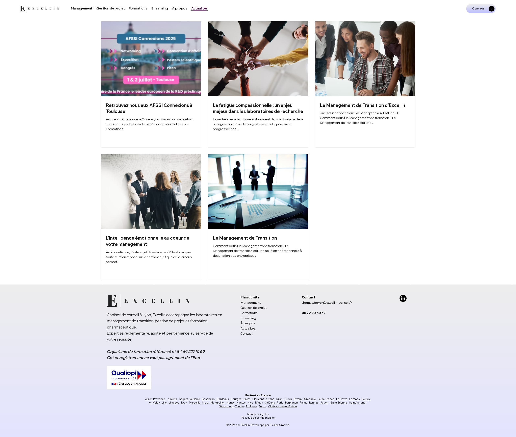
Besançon (208, 398)
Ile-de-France (326, 398)
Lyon (184, 402)
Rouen (324, 402)
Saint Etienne (338, 402)
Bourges (236, 398)
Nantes (241, 402)
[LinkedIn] (403, 298)
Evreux (298, 398)
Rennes (313, 402)
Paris (280, 402)
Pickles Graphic (279, 425)
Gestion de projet (253, 308)
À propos (247, 323)
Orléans (270, 402)
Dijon (279, 398)
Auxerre (195, 398)
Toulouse (251, 406)
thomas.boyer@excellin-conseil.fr (327, 302)
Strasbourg (226, 406)
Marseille (194, 402)
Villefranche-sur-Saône (282, 406)
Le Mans (354, 398)
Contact (246, 333)
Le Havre (341, 398)
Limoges (174, 402)
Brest (246, 398)
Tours (262, 406)
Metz (205, 402)
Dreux (288, 398)
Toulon (239, 406)
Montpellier (218, 402)
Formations (249, 313)
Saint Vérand (357, 402)
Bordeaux (223, 398)
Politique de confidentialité (258, 417)
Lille (164, 402)
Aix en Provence (155, 398)
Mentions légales (258, 414)
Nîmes (259, 402)
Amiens (172, 398)
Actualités (247, 328)
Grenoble (310, 398)
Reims (303, 402)
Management (250, 302)
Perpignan (291, 402)
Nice (250, 402)
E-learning (248, 318)
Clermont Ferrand (263, 398)
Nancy (231, 402)
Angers (183, 398)
